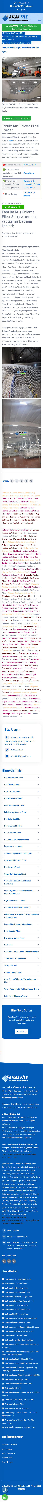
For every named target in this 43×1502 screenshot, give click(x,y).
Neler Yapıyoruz (8, 1453)
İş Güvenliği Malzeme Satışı (15, 996)
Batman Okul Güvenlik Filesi (16, 1314)
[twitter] (24, 9)
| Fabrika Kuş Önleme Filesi (15, 530)
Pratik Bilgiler (7, 1462)
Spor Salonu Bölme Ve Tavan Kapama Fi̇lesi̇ (20, 980)
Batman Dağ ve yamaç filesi (16, 1408)
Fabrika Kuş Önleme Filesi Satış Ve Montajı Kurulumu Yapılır (19, 37)
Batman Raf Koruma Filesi (15, 1335)
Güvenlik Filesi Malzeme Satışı (17, 907)
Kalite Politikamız (9, 1444)
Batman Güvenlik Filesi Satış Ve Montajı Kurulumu (20, 1345)
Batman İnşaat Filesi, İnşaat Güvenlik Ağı (22, 1375)
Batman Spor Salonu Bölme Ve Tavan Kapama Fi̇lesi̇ (19, 1414)
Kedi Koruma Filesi (12, 791)
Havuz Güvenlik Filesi (13, 826)
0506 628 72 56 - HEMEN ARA (17, 118)
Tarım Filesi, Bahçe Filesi (15, 958)
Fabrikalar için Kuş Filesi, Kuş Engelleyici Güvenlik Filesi (21, 915)
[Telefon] (5, 1490)
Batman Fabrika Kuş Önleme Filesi (19, 1301)
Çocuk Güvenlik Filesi (13, 798)
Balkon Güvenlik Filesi (13, 777)
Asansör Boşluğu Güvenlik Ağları (18, 853)
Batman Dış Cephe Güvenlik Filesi (18, 1359)
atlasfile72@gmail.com (22, 6)
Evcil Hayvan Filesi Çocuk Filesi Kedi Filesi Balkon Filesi (19, 892)
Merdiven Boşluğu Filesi (14, 805)
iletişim (11, 140)
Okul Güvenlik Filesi (12, 832)
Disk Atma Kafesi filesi (14, 938)
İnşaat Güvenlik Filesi (13, 846)
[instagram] (22, 9)
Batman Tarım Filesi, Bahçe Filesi (18, 1399)
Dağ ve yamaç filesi (13, 972)
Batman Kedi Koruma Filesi (16, 1288)
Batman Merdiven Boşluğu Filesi (18, 1296)
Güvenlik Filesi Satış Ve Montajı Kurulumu (17, 882)
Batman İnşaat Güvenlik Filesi (17, 1322)
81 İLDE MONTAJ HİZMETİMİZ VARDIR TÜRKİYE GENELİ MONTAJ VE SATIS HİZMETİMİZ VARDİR (22, 1245)
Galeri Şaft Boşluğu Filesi (15, 874)
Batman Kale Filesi (12, 1388)
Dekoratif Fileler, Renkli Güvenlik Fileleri (21, 951)
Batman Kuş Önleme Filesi (15, 1283)
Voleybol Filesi (10, 965)
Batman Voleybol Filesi (14, 1404)
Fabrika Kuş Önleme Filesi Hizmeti (17, 43)
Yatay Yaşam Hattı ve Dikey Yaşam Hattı (21, 989)
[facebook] (18, 9)
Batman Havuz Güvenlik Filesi (17, 1309)
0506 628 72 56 (22, 3)
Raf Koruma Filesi (12, 867)
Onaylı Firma (29, 173)
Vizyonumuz (7, 1449)
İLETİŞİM (20, 1031)
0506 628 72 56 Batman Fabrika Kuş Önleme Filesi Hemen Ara (23, 27)
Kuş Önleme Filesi (11, 784)
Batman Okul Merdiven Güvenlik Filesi (20, 1318)
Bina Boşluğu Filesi (12, 931)
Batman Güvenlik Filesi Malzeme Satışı (21, 1363)
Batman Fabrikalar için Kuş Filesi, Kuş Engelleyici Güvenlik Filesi (19, 1369)
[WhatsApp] (5, 1497)
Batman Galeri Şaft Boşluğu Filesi (19, 1340)
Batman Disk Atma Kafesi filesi (18, 1383)
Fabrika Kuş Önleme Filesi (14, 33)
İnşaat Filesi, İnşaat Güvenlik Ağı (18, 924)
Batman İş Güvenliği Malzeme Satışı (19, 1427)
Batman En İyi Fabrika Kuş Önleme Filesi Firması (32, 184)
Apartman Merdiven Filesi (15, 860)
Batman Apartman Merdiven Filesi (19, 1331)
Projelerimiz (7, 1457)
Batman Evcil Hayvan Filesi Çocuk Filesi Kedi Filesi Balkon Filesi (20, 1353)
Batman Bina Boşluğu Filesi (16, 1379)
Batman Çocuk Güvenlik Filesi (17, 1292)
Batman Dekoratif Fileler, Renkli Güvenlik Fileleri (21, 1393)
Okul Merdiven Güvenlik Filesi (16, 839)
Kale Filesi (8, 945)
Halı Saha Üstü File (12, 819)
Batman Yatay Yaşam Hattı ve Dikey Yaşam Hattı (18, 1421)
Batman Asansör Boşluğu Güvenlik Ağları (22, 1327)
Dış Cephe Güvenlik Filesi (14, 900)
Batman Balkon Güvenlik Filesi (17, 1279)
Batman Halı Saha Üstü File (16, 1305)
